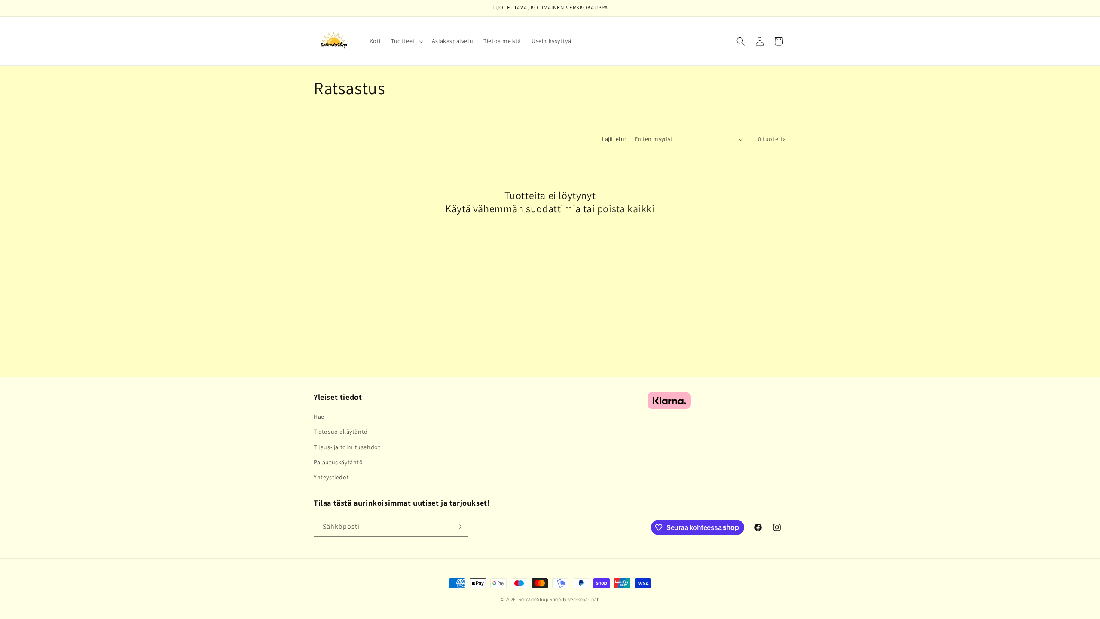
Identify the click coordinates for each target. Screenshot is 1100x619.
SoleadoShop (534, 599)
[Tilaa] (458, 527)
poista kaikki (626, 208)
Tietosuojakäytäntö (341, 431)
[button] (406, 41)
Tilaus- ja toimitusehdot (347, 447)
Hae (319, 416)
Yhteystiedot (331, 477)
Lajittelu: (614, 139)
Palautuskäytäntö (338, 462)
